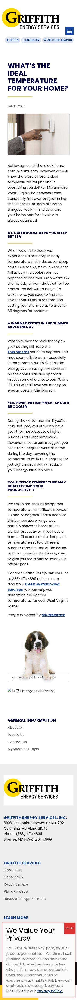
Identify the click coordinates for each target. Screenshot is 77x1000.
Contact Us (17, 741)
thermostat (18, 352)
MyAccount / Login (23, 748)
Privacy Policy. (50, 991)
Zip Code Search (59, 40)
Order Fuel (13, 870)
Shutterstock (53, 615)
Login (14, 40)
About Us (15, 727)
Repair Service (16, 884)
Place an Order (16, 891)
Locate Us (16, 734)
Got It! (69, 928)
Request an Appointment (25, 898)
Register (32, 40)
